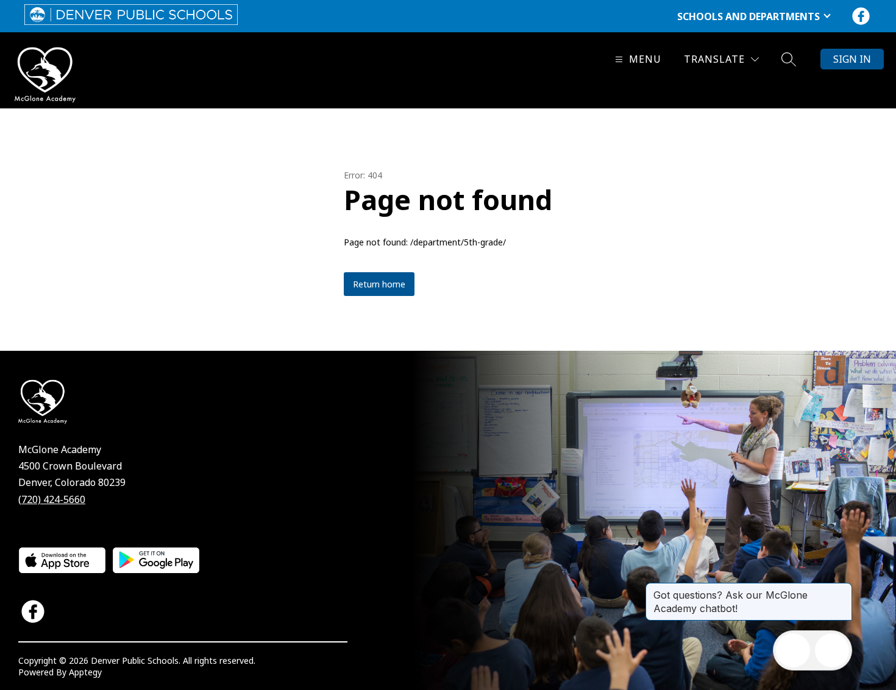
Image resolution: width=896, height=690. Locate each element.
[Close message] (842, 589)
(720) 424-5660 (51, 499)
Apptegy (85, 672)
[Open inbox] (793, 650)
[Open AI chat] (832, 650)
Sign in (852, 59)
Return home (379, 284)
